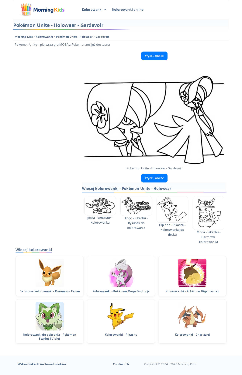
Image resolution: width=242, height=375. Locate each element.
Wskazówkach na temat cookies (42, 364)
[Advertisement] (45, 107)
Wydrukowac (154, 56)
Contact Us (121, 364)
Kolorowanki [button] (92, 9)
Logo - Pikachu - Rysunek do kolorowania (136, 223)
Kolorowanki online (127, 9)
